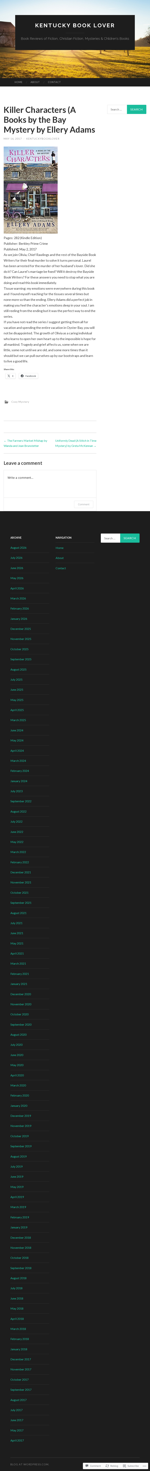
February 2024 (19, 770)
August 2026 (18, 547)
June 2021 (16, 933)
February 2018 (19, 1339)
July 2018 (16, 1288)
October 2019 (19, 1136)
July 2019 (16, 1166)
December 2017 (20, 1359)
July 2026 (16, 557)
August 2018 (18, 1278)
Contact (54, 82)
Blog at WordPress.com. (29, 1464)
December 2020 (20, 994)
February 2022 (19, 862)
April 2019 (17, 1197)
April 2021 (17, 953)
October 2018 (19, 1257)
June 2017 (16, 1420)
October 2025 (19, 649)
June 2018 (16, 1298)
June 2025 (16, 689)
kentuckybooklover (42, 138)
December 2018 (20, 1237)
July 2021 (16, 923)
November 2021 (20, 882)
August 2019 (18, 1156)
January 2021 (18, 983)
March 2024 (18, 760)
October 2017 (19, 1379)
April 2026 (17, 588)
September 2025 (20, 659)
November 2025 (20, 639)
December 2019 (20, 1115)
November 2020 (20, 1004)
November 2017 (20, 1369)
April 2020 (17, 1075)
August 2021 (18, 913)
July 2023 (16, 791)
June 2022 (16, 831)
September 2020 (20, 1024)
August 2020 (18, 1034)
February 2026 (19, 608)
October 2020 (19, 1014)
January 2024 (18, 781)
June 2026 (16, 568)
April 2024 (17, 750)
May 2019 (16, 1186)
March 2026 (18, 598)
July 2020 (16, 1044)
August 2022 (18, 811)
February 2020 (19, 1095)
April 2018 (17, 1318)
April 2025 (17, 710)
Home (18, 82)
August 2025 (18, 669)
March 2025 (18, 720)
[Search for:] (127, 109)
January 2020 (18, 1105)
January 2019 (18, 1227)
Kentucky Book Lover (75, 25)
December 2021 (20, 872)
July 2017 (16, 1410)
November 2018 (20, 1247)
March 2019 (18, 1207)
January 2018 (18, 1349)
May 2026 (16, 578)
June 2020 (16, 1055)
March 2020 (18, 1085)
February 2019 (19, 1217)
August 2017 (18, 1400)
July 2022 (16, 821)
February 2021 (19, 973)
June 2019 (16, 1176)
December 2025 (20, 628)
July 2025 (16, 679)
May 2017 (16, 1430)
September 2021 (20, 902)
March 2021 (18, 963)
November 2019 (20, 1125)
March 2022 (18, 852)
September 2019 (20, 1146)
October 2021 (19, 892)
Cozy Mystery (20, 401)
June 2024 (16, 730)
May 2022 (16, 842)
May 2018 (16, 1308)
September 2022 (20, 801)
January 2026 (18, 618)
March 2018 (18, 1328)
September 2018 (20, 1268)
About (35, 82)
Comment (83, 504)
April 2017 (17, 1440)
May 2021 (16, 943)
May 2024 (16, 740)
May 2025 (16, 700)
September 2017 (20, 1389)
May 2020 (16, 1065)
